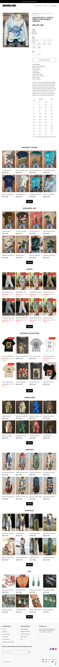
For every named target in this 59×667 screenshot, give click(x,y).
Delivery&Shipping (24, 629)
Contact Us (4, 631)
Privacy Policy (5, 636)
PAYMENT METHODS (25, 631)
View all (29, 201)
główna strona (35, 13)
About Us (4, 629)
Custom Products (6, 634)
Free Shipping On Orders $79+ (29, 1)
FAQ (21, 639)
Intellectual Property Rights (8, 641)
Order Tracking (24, 636)
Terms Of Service (5, 639)
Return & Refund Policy (25, 634)
